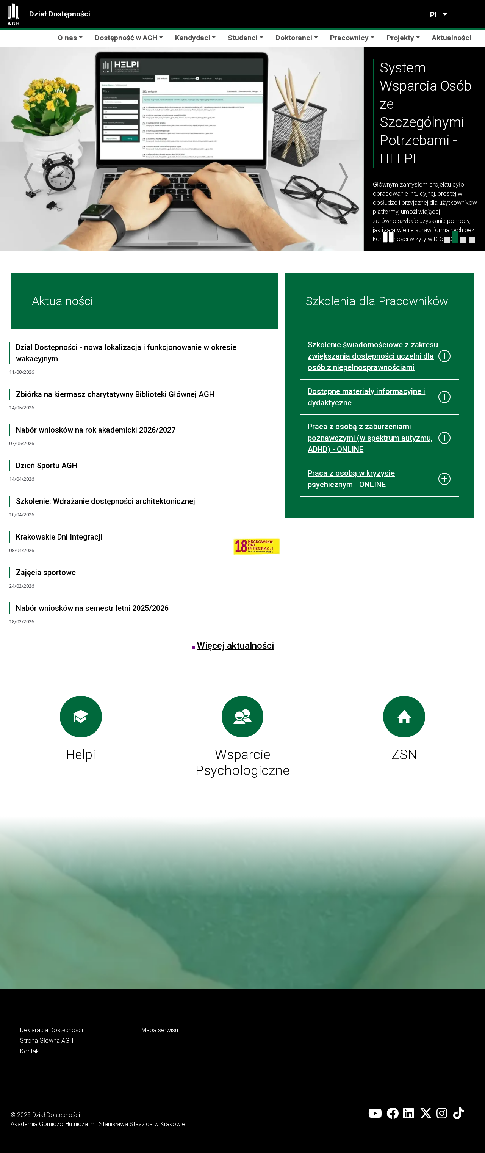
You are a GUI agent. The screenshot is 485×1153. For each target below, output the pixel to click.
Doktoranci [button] (293, 37)
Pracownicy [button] (349, 37)
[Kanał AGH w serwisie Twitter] (426, 1113)
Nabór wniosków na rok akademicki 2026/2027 (95, 430)
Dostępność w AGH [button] (126, 37)
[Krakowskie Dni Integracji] (251, 549)
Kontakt (30, 1051)
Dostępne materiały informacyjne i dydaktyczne (366, 397)
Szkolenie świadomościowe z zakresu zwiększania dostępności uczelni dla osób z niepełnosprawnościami (373, 356)
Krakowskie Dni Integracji (59, 536)
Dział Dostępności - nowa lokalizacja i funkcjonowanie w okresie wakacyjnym (126, 353)
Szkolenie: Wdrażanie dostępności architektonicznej (105, 501)
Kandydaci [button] (192, 37)
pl (435, 14)
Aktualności (451, 37)
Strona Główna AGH (46, 1040)
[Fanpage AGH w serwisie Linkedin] (409, 1113)
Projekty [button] (400, 37)
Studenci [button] (243, 37)
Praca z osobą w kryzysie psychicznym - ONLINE (351, 479)
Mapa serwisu (159, 1030)
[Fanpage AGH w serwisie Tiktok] (459, 1113)
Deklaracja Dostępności (51, 1030)
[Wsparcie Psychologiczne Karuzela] (463, 240)
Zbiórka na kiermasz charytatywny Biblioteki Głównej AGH (115, 394)
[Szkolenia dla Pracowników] (472, 240)
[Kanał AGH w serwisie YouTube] (375, 1113)
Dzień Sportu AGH (46, 465)
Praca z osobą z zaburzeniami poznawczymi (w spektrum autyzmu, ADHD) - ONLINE (370, 438)
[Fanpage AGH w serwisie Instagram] (442, 1113)
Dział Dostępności (59, 13)
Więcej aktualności (235, 645)
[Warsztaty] (447, 240)
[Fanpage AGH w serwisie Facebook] (392, 1113)
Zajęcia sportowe (46, 572)
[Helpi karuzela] (455, 237)
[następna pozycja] (342, 177)
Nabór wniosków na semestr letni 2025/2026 (92, 608)
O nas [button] (67, 37)
